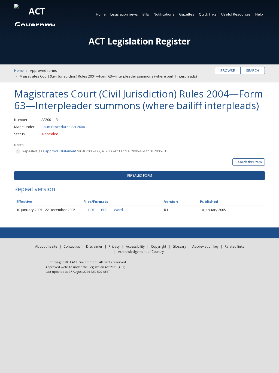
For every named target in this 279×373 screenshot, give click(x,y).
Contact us (71, 246)
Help (259, 14)
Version (171, 201)
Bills (145, 14)
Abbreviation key (205, 246)
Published (209, 201)
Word (118, 209)
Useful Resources (236, 14)
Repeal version (34, 189)
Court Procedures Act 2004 (63, 126)
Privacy (114, 246)
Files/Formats (95, 201)
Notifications (164, 14)
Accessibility (135, 246)
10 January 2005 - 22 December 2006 (45, 209)
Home (101, 14)
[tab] (139, 175)
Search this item (248, 161)
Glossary (179, 246)
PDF (91, 209)
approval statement (60, 151)
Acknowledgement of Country (141, 251)
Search (252, 70)
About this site (46, 246)
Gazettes (186, 14)
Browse (227, 70)
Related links (234, 246)
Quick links (208, 14)
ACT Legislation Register (139, 41)
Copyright (158, 246)
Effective (24, 201)
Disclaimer (94, 246)
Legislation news (124, 14)
